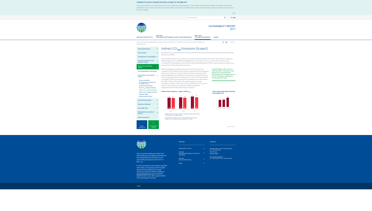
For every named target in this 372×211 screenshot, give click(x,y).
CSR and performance (144, 48)
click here (198, 8)
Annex (216, 37)
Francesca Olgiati (214, 153)
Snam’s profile (142, 52)
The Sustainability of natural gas (147, 71)
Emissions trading (143, 94)
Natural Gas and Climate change (145, 66)
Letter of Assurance (143, 117)
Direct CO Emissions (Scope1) (147, 88)
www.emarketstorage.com (145, 174)
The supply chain (143, 108)
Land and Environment (144, 100)
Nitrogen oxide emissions (145, 96)
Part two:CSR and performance (203, 36)
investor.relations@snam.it (216, 157)
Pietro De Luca (213, 151)
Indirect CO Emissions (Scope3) (148, 92)
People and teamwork (144, 104)
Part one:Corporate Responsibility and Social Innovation (174, 36)
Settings (226, 42)
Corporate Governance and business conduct (146, 61)
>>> (142, 161)
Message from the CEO (145, 37)
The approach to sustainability (147, 56)
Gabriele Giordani (214, 148)
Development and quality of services (146, 112)
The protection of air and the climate (146, 75)
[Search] (225, 18)
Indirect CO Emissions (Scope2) (148, 90)
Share (223, 42)
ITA (232, 17)
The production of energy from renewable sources (147, 83)
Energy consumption (144, 80)
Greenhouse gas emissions (146, 85)
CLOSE (233, 13)
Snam (141, 27)
